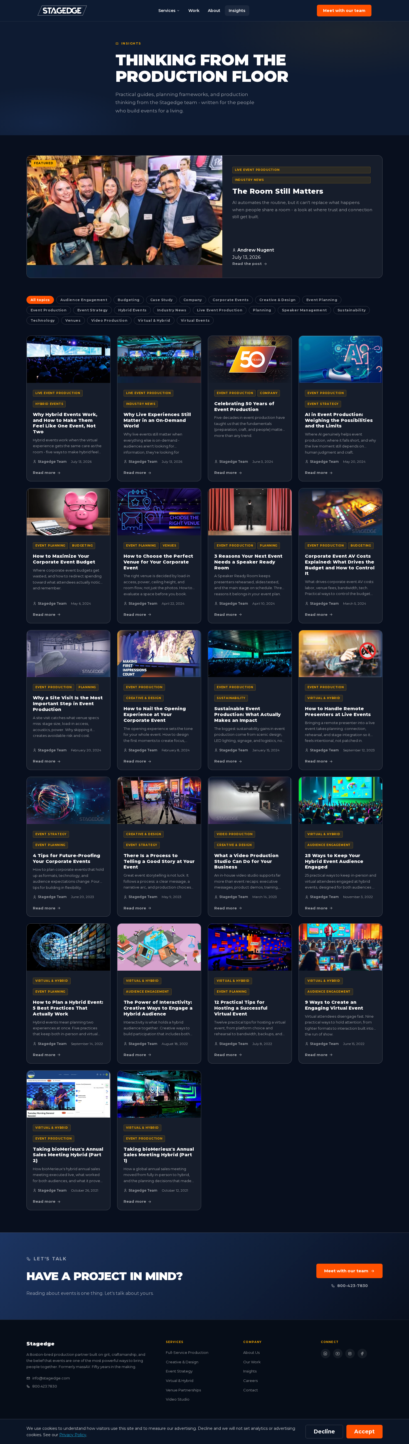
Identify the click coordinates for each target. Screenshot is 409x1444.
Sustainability (351, 310)
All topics (40, 300)
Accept (364, 1431)
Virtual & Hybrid (154, 320)
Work (193, 10)
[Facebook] (362, 1353)
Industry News (171, 310)
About (214, 10)
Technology (43, 320)
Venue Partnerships (183, 1390)
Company (192, 300)
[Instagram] (350, 1353)
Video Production (109, 320)
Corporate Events (231, 300)
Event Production (49, 310)
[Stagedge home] (62, 11)
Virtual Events (195, 320)
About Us (251, 1352)
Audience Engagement (83, 300)
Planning (262, 310)
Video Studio (177, 1399)
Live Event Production (220, 310)
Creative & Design (277, 300)
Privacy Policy (72, 1434)
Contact (250, 1390)
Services (167, 10)
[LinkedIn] (325, 1353)
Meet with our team (344, 10)
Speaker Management (304, 310)
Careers (250, 1380)
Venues (73, 320)
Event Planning (321, 300)
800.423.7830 (44, 1386)
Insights (237, 10)
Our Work (252, 1362)
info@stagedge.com (51, 1378)
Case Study (161, 300)
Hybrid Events (132, 310)
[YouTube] (338, 1353)
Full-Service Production (187, 1352)
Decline (324, 1431)
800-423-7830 (352, 1285)
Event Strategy (92, 310)
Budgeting (128, 300)
